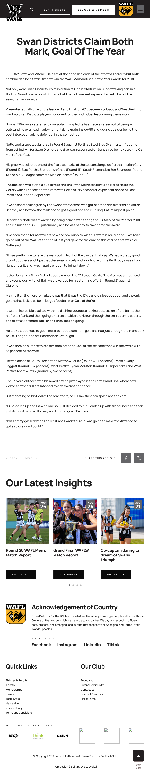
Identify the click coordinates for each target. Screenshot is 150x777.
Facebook (41, 644)
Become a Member (93, 9)
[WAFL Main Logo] (126, 9)
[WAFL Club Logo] (14, 12)
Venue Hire (12, 703)
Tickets (10, 685)
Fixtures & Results (16, 680)
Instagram (67, 644)
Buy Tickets (55, 9)
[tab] (69, 585)
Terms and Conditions (19, 712)
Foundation (87, 680)
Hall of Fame (88, 698)
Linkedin (92, 644)
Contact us (87, 689)
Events (10, 694)
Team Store (13, 698)
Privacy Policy (14, 708)
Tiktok (113, 644)
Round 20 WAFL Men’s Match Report (26, 553)
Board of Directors (92, 694)
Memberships (14, 689)
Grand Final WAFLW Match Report (71, 553)
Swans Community (92, 685)
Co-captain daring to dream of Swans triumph (120, 555)
